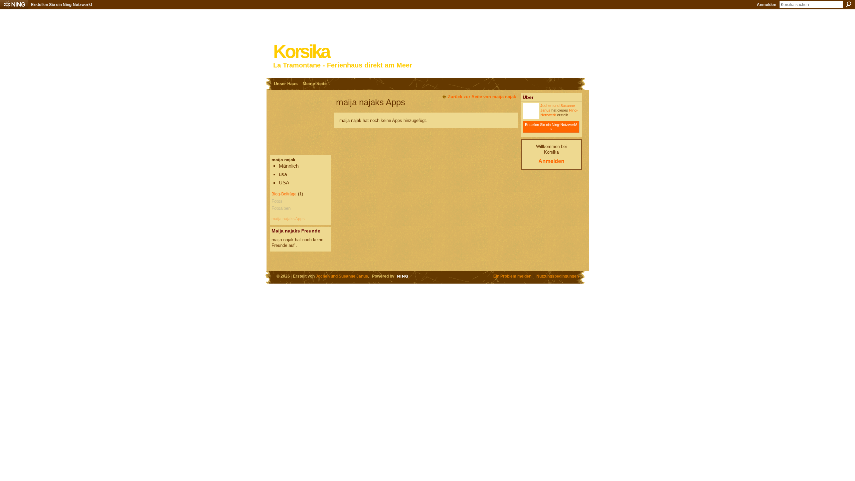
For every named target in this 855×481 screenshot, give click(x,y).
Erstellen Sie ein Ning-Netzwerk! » (551, 127)
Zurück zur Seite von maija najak (482, 96)
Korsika (301, 51)
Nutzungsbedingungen (557, 276)
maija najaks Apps (288, 218)
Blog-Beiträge (284, 194)
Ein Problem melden (512, 276)
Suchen (848, 4)
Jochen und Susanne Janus (342, 276)
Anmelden (766, 4)
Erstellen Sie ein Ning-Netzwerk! (61, 4)
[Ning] (14, 4)
